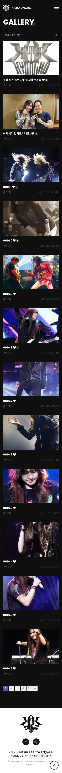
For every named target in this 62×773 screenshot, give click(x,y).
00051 (10, 187)
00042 (8, 668)
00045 (8, 508)
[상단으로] (54, 765)
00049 (8, 294)
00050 (10, 241)
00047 (8, 401)
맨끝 (35, 688)
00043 (8, 615)
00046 (8, 455)
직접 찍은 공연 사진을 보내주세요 (25, 80)
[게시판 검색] (56, 35)
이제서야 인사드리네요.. (20, 134)
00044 (8, 561)
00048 (10, 348)
